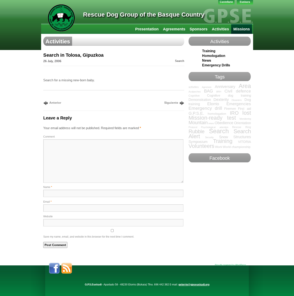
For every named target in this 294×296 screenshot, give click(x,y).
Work (218, 147)
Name (47, 187)
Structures (242, 137)
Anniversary (225, 87)
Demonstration (200, 100)
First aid (244, 108)
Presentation (147, 29)
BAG (208, 91)
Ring (248, 127)
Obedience (224, 123)
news (211, 123)
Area (245, 86)
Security (209, 137)
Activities (220, 29)
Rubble (196, 131)
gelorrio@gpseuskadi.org (193, 284)
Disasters (237, 100)
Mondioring (245, 118)
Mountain (198, 122)
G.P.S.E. (196, 113)
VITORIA (244, 142)
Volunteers (201, 146)
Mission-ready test (212, 118)
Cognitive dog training (229, 95)
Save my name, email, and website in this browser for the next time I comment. (88, 236)
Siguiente (171, 102)
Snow (223, 137)
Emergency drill (205, 108)
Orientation (242, 123)
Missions (241, 29)
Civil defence (237, 91)
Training (208, 51)
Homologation (213, 56)
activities (194, 87)
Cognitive (194, 95)
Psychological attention (214, 127)
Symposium (198, 142)
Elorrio (213, 104)
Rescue (236, 127)
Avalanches (195, 91)
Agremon (206, 87)
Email (47, 201)
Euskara (245, 1)
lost (246, 113)
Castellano (226, 1)
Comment (49, 136)
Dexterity (221, 99)
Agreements (174, 29)
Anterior (55, 102)
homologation (217, 113)
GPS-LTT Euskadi (61, 18)
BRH (218, 91)
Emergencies (238, 104)
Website (48, 216)
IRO (234, 113)
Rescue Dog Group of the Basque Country (143, 14)
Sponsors (198, 29)
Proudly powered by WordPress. (231, 265)
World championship (237, 147)
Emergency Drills (216, 65)
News (206, 60)
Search (179, 61)
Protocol (193, 127)
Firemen (230, 108)
